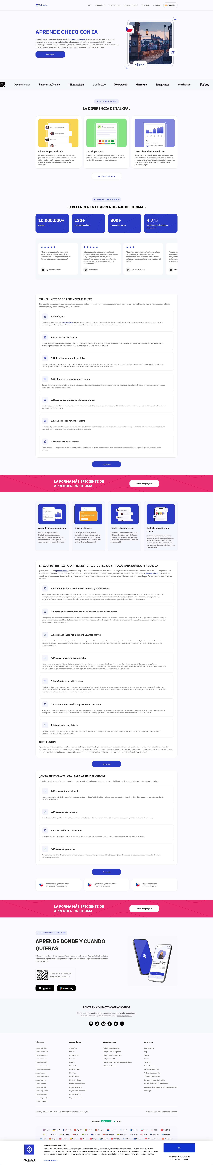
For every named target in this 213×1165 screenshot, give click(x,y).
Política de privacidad (151, 1069)
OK (179, 1148)
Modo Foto (73, 1066)
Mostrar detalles (50, 1160)
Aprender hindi (41, 1087)
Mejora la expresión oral (77, 1091)
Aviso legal (147, 1091)
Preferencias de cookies (152, 1073)
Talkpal (82, 39)
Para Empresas (114, 5)
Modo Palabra (74, 1077)
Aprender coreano (42, 1094)
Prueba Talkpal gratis (106, 176)
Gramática (73, 1048)
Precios (146, 1059)
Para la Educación (131, 5)
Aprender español (42, 1052)
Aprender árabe (41, 1080)
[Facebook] (109, 1023)
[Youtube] (103, 1023)
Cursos (71, 1052)
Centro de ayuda (149, 1066)
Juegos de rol (74, 1055)
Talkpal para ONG (109, 1059)
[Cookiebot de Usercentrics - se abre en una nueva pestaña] (29, 1160)
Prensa (146, 1055)
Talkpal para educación (111, 1048)
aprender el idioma (153, 573)
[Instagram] (91, 1023)
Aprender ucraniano (42, 1066)
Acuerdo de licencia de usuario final (156, 1084)
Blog (145, 1052)
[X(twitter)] (122, 1023)
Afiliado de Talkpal (109, 1066)
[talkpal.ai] (42, 5)
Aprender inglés (41, 1048)
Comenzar (50, 54)
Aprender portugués (42, 1098)
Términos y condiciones (152, 1077)
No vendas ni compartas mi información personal (161, 1087)
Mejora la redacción (76, 1098)
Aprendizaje (100, 5)
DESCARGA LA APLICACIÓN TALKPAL (53, 933)
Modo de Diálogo (75, 1080)
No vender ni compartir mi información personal (179, 1157)
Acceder (156, 5)
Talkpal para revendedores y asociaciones (117, 1062)
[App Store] (45, 988)
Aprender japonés (42, 1091)
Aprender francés (41, 1055)
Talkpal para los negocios (112, 1052)
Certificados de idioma (77, 1084)
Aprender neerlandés (43, 1069)
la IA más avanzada (108, 101)
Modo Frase (73, 1073)
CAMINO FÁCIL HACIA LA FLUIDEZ (108, 199)
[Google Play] (66, 988)
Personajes (73, 1059)
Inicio (89, 5)
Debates (72, 1062)
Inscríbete (146, 5)
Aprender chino (41, 1084)
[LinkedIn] (116, 1023)
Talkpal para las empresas (112, 1055)
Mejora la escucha (75, 1087)
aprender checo (67, 322)
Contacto (147, 1062)
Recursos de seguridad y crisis (154, 1080)
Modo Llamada (74, 1069)
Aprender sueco (41, 1073)
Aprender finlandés (42, 1077)
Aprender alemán (41, 1062)
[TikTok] (97, 1023)
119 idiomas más (41, 1101)
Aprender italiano (41, 1059)
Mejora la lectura (75, 1094)
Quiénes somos (149, 1048)
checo (73, 39)
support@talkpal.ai (124, 1016)
